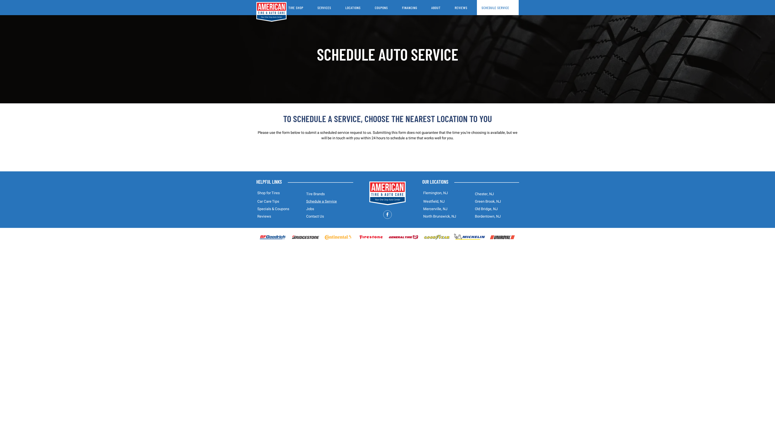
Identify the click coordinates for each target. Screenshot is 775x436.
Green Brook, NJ (488, 201)
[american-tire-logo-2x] (387, 183)
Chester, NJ (484, 194)
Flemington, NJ (435, 193)
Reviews (264, 216)
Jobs (310, 209)
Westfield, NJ (434, 201)
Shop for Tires (268, 193)
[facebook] (387, 214)
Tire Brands (315, 194)
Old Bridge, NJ (486, 209)
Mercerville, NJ (435, 209)
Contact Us (315, 216)
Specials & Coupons (273, 209)
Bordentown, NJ (488, 216)
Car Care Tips (268, 201)
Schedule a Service (321, 201)
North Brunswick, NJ (439, 216)
